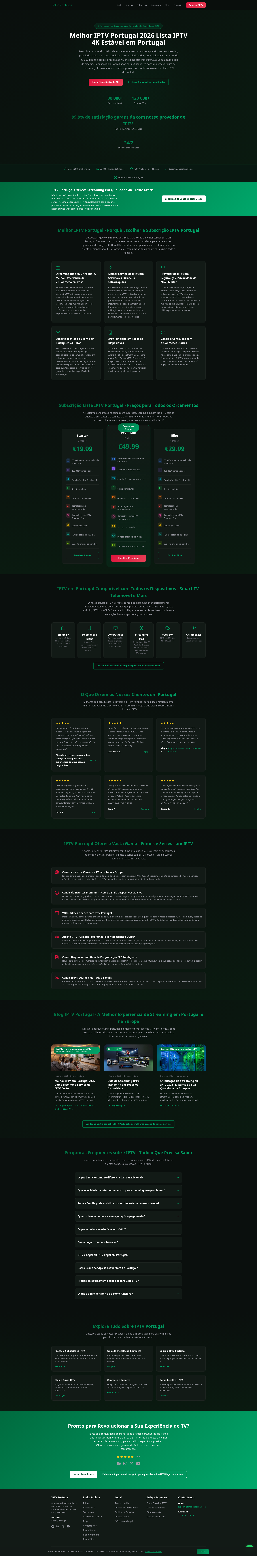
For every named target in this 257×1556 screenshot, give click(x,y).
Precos (129, 5)
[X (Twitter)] (132, 1464)
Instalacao (156, 5)
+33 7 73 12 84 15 (186, 1515)
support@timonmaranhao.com (192, 1506)
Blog (167, 5)
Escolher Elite (174, 555)
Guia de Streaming (155, 1507)
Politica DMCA (122, 1516)
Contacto (178, 5)
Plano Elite (88, 1539)
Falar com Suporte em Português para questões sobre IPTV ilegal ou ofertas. (142, 1474)
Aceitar (203, 1552)
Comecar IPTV (196, 5)
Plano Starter (90, 1530)
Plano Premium (91, 1534)
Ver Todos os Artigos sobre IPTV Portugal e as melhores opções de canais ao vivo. (128, 1123)
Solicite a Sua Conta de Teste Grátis (183, 198)
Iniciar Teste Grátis (83, 1474)
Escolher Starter (82, 555)
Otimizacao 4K (153, 1512)
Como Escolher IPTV (156, 1503)
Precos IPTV (89, 1507)
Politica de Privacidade (126, 1507)
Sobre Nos (142, 5)
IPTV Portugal (62, 5)
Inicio (119, 5)
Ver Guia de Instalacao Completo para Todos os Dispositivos (128, 665)
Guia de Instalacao (92, 1516)
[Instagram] (125, 1464)
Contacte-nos (90, 1525)
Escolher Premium (128, 558)
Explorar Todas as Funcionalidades (146, 82)
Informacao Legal (124, 1521)
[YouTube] (138, 1464)
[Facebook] (119, 1464)
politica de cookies (153, 1551)
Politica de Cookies (124, 1512)
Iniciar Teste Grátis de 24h (105, 82)
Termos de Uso (122, 1503)
